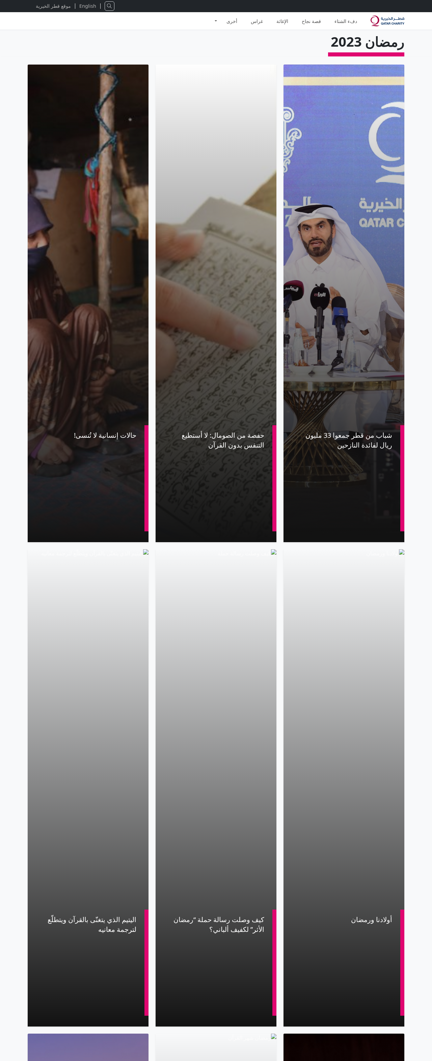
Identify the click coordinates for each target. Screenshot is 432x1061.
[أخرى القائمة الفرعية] (215, 18)
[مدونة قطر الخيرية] (387, 21)
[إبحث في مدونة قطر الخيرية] (109, 6)
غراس (257, 21)
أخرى (231, 21)
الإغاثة (282, 21)
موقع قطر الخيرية (53, 6)
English (87, 6)
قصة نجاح (311, 21)
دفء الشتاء (345, 21)
